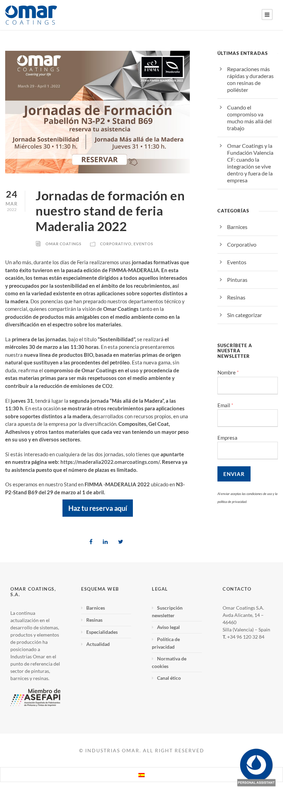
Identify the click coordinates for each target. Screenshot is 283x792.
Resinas (236, 297)
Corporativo (115, 243)
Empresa (227, 438)
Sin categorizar (244, 315)
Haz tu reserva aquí (97, 508)
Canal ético (169, 678)
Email (225, 405)
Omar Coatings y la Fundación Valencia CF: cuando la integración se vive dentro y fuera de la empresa (250, 162)
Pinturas (237, 279)
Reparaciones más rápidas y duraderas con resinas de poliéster (250, 79)
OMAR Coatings (63, 243)
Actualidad (98, 644)
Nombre (228, 372)
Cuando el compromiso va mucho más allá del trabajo (249, 117)
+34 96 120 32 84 (245, 637)
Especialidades (102, 632)
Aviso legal (168, 627)
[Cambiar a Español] (141, 774)
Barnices (237, 226)
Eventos (143, 243)
